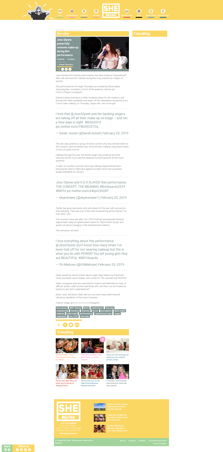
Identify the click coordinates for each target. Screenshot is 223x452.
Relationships (126, 15)
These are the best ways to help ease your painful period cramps (117, 357)
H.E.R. (95, 311)
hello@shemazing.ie (68, 433)
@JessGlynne (80, 114)
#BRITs (61, 191)
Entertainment (72, 15)
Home (58, 30)
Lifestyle (96, 15)
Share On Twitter (66, 69)
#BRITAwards (88, 258)
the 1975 (73, 316)
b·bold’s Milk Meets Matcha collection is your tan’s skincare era (117, 428)
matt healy (72, 313)
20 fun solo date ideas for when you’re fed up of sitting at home (66, 383)
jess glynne (106, 311)
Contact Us (132, 441)
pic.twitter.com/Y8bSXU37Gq (77, 126)
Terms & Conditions (160, 443)
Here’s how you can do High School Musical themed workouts (90, 383)
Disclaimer (142, 441)
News (139, 15)
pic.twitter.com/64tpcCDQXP (87, 191)
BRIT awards (75, 308)
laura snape (120, 311)
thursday (85, 316)
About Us (123, 441)
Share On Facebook (62, 69)
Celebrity (84, 15)
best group (62, 308)
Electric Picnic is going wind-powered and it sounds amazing (117, 406)
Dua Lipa (110, 308)
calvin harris (97, 308)
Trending (70, 59)
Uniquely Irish (163, 15)
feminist (75, 311)
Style (60, 15)
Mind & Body (151, 15)
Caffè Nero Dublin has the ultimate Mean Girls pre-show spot (117, 417)
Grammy (86, 311)
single (117, 313)
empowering (62, 311)
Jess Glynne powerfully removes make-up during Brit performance (67, 47)
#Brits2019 (93, 122)
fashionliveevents (81, 302)
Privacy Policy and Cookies (158, 441)
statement (61, 316)
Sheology (58, 443)
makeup (60, 313)
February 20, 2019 (115, 133)
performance (86, 313)
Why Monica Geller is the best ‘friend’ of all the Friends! (91, 357)
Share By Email (70, 69)
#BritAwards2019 (112, 187)
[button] (9, 449)
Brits (86, 308)
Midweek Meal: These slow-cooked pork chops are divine (66, 357)
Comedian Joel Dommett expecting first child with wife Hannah (116, 383)
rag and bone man (103, 313)
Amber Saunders (66, 64)
